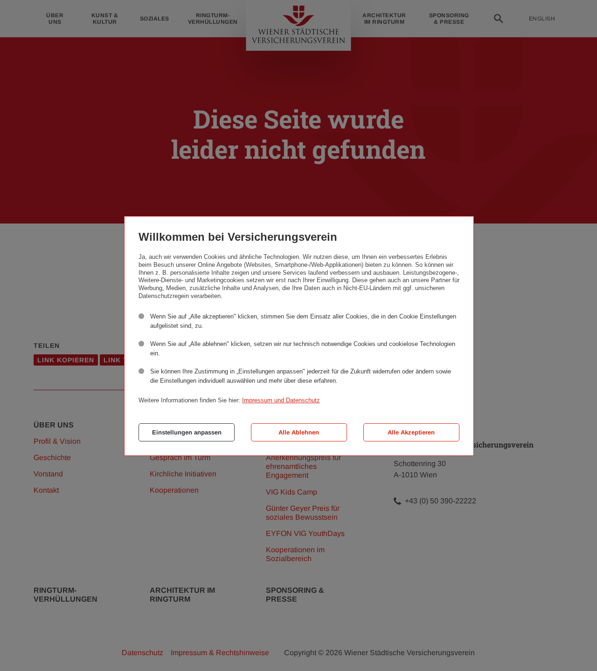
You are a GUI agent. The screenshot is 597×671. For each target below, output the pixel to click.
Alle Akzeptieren (411, 432)
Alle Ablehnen (298, 432)
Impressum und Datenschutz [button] (281, 400)
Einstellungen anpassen (187, 432)
